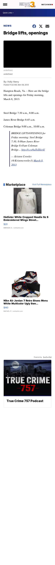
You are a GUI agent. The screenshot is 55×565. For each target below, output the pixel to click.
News (8, 25)
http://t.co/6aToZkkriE (33, 149)
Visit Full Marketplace (41, 185)
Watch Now (46, 4)
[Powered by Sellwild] (47, 357)
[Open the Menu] (5, 4)
